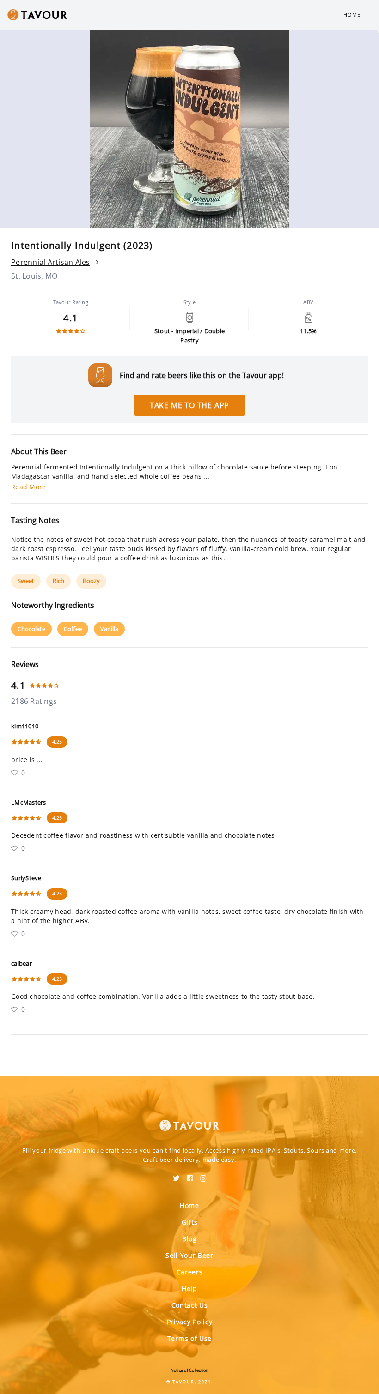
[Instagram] (203, 1175)
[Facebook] (189, 1175)
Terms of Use (189, 1338)
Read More (28, 486)
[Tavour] (189, 1119)
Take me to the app (189, 405)
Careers (190, 1272)
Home (352, 14)
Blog (189, 1238)
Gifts (190, 1222)
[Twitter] (176, 1175)
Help (189, 1288)
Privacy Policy (190, 1321)
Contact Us (189, 1305)
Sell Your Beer (189, 1255)
